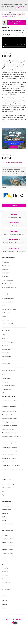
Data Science (5, 345)
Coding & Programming (7, 360)
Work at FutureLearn (6, 487)
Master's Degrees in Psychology (9, 411)
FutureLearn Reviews (6, 509)
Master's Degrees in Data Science (9, 418)
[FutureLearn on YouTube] (17, 619)
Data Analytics (5, 338)
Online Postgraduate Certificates (9, 287)
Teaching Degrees (6, 382)
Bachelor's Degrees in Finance (8, 462)
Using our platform (6, 506)
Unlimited (4, 520)
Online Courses (5, 262)
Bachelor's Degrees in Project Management (11, 465)
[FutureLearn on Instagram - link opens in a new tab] (10, 619)
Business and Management (8, 298)
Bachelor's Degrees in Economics (9, 458)
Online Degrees (5, 276)
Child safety (4, 600)
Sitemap (3, 586)
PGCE (3, 392)
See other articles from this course (14, 162)
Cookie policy (5, 575)
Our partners (5, 535)
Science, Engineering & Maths (8, 323)
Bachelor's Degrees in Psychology (9, 451)
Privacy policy (5, 568)
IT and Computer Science (7, 313)
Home (3, 13)
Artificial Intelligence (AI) (7, 342)
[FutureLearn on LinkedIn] (20, 619)
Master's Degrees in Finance (8, 429)
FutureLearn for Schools (7, 549)
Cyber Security (5, 352)
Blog (3, 494)
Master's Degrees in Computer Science (10, 414)
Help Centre (4, 604)
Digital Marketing (5, 334)
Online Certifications (6, 265)
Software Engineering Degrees (8, 396)
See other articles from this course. (16, 22)
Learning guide (5, 513)
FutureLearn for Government (8, 546)
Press (3, 491)
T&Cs (3, 564)
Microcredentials (5, 269)
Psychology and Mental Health (9, 309)
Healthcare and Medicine (7, 302)
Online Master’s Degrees (7, 280)
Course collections (6, 363)
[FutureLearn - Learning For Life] (14, 622)
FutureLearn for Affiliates (7, 553)
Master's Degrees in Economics (9, 432)
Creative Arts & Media (7, 320)
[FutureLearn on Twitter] (13, 619)
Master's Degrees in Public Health (9, 425)
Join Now (14, 205)
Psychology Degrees (6, 378)
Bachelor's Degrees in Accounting (9, 454)
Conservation (21, 13)
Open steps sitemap (6, 589)
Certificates (4, 516)
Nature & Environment (11, 13)
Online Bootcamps (6, 273)
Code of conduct (5, 578)
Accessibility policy (6, 582)
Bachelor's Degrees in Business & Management (12, 469)
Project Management (6, 356)
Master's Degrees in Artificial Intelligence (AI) (12, 436)
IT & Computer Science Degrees (9, 385)
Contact (3, 608)
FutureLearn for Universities (8, 538)
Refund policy (5, 571)
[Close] (26, 2)
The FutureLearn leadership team (9, 484)
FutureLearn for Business (7, 542)
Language (4, 316)
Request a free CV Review (7, 524)
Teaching (4, 305)
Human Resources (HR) (7, 349)
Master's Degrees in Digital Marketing (10, 422)
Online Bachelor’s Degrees (8, 283)
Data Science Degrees (7, 389)
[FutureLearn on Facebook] (7, 619)
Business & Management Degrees (9, 400)
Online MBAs (5, 374)
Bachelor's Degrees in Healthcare (9, 447)
